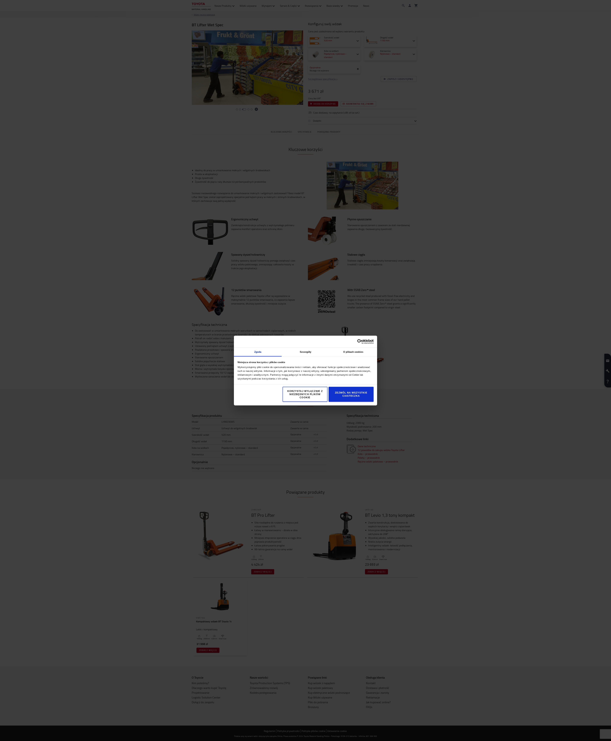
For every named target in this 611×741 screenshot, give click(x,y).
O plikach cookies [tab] (353, 351)
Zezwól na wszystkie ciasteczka (351, 394)
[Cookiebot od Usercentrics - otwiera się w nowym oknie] (360, 341)
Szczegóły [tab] (305, 351)
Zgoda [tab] (257, 351)
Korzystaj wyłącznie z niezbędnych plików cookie (305, 394)
